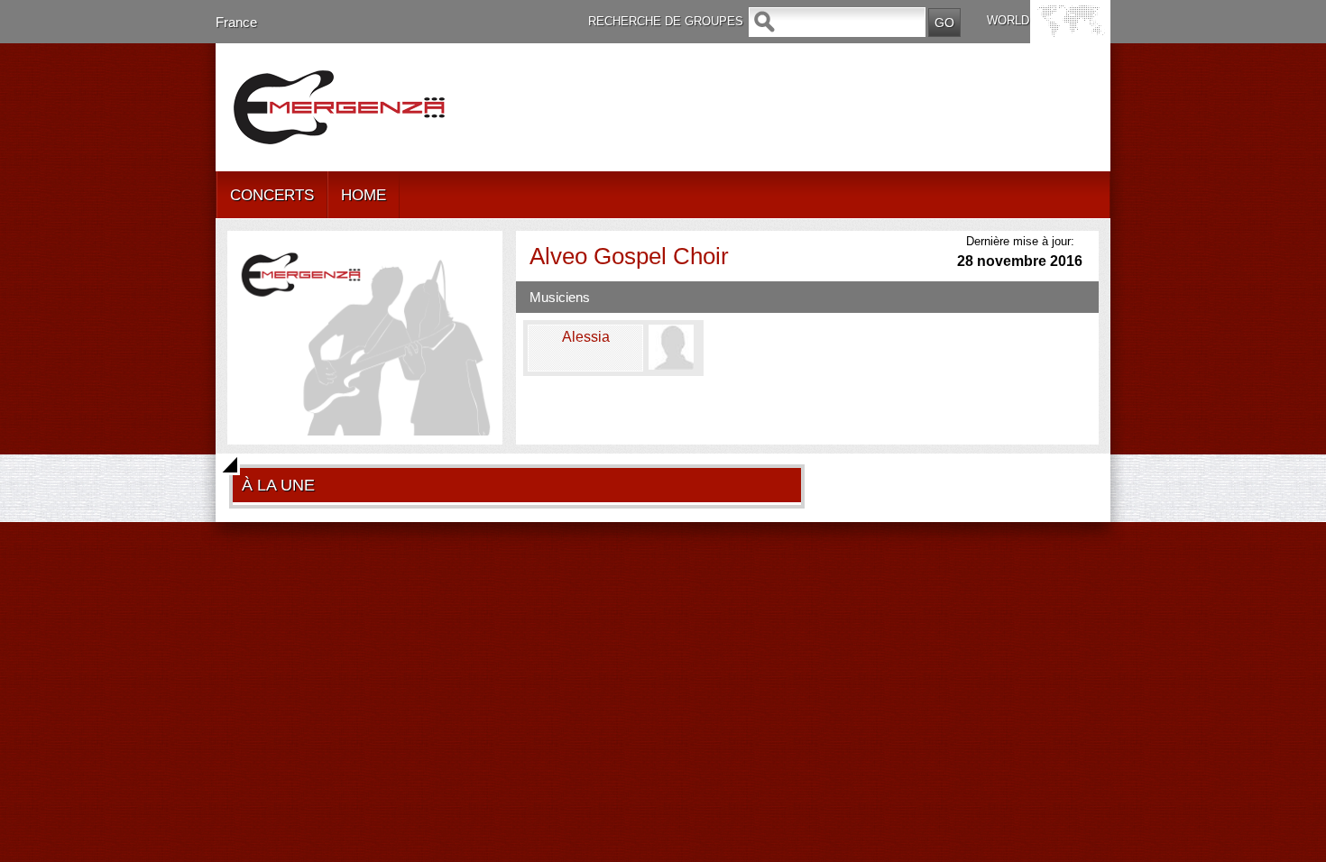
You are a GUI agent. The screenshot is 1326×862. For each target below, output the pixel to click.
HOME (363, 195)
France (236, 22)
